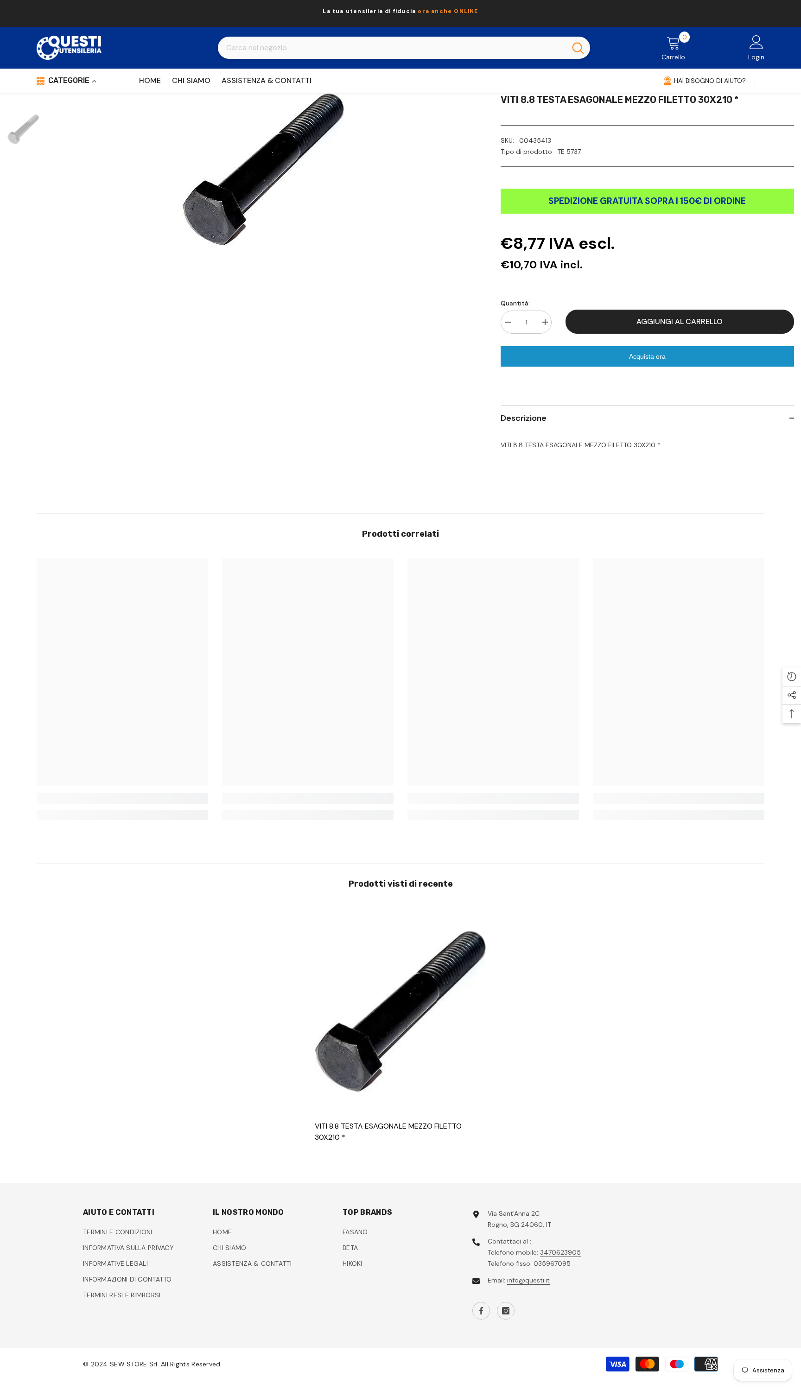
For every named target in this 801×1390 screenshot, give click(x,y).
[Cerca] (404, 48)
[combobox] (392, 48)
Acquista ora (647, 356)
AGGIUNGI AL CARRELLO (679, 321)
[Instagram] (506, 1311)
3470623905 (560, 1252)
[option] (400, 13)
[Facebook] (481, 1311)
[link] (122, 798)
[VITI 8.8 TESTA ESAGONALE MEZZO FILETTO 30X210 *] (400, 1011)
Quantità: (515, 303)
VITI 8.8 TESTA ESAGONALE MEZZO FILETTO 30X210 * (388, 1131)
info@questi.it (528, 1280)
